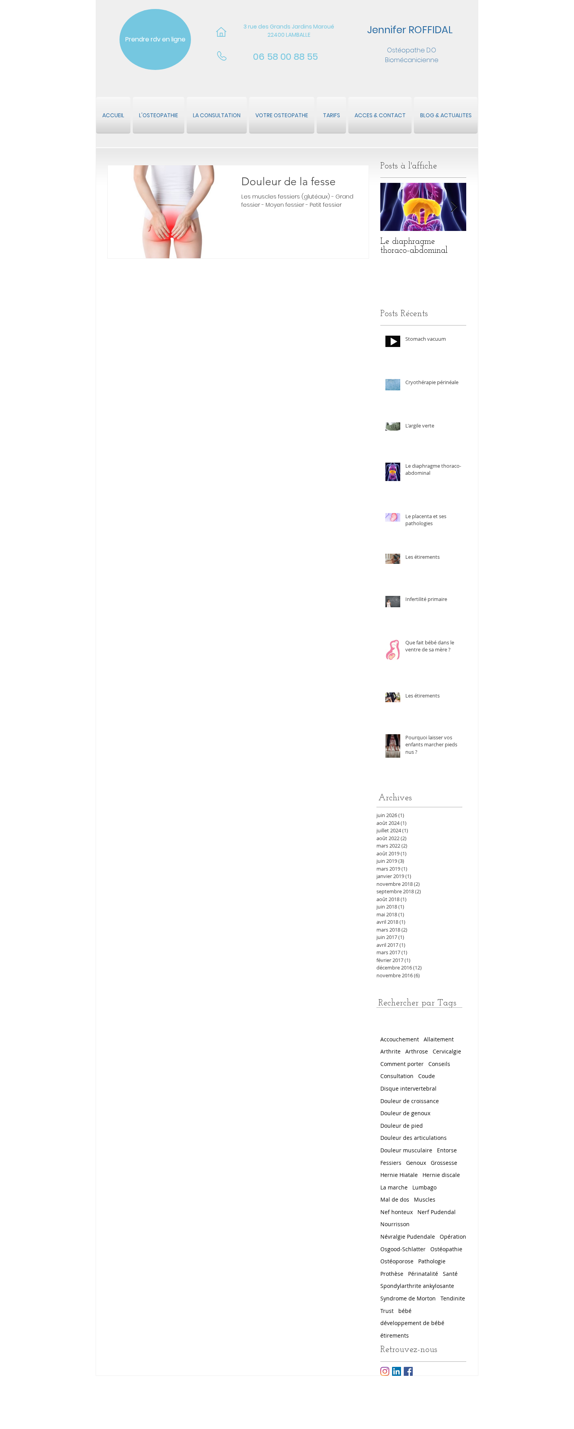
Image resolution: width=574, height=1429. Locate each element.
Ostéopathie (446, 1249)
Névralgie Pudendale (407, 1236)
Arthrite (390, 1051)
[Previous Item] (392, 207)
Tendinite (452, 1298)
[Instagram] (384, 1371)
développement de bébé (412, 1323)
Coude (426, 1076)
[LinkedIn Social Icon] (396, 1371)
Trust (387, 1311)
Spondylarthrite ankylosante (417, 1285)
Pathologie (432, 1261)
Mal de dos (394, 1199)
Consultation (397, 1076)
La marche (394, 1187)
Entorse (447, 1150)
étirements (394, 1335)
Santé (450, 1273)
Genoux (416, 1162)
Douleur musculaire (406, 1150)
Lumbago (424, 1187)
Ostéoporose (397, 1261)
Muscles (424, 1199)
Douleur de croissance (409, 1101)
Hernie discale (441, 1175)
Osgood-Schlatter (403, 1249)
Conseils (439, 1064)
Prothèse (391, 1273)
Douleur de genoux (405, 1113)
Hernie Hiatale (399, 1175)
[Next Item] (453, 207)
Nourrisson (395, 1224)
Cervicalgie (447, 1051)
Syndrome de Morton (408, 1298)
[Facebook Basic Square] (408, 1371)
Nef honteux (396, 1212)
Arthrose (416, 1051)
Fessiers (390, 1162)
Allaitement (439, 1039)
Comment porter (402, 1064)
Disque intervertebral (408, 1088)
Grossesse (444, 1162)
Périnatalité (423, 1273)
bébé (405, 1311)
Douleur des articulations (413, 1137)
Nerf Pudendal (436, 1212)
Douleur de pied (401, 1125)
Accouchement (399, 1039)
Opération (453, 1236)
